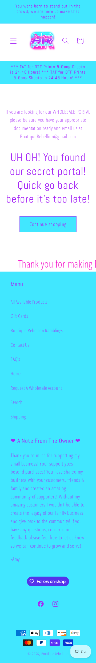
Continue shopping (48, 224)
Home (16, 373)
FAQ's (15, 359)
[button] (13, 40)
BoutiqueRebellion (55, 653)
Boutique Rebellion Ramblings (37, 330)
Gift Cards (19, 316)
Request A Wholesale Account (36, 388)
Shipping (18, 416)
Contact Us (20, 345)
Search (17, 402)
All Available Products (29, 302)
